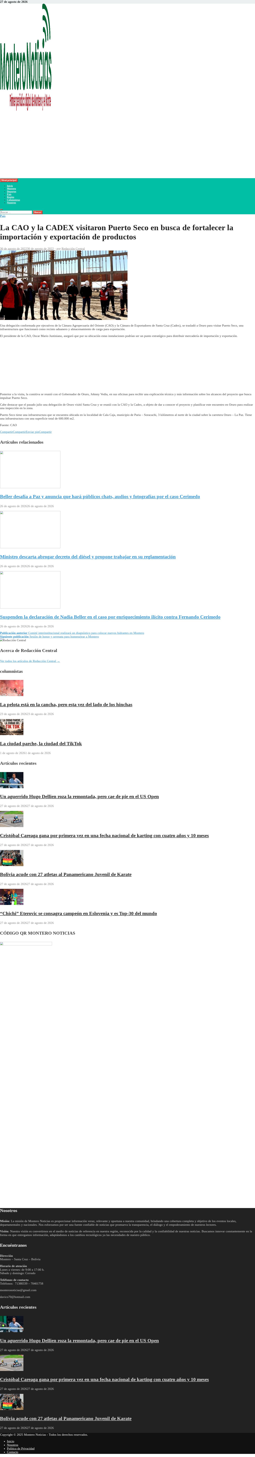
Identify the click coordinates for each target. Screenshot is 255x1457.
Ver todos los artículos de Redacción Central (30, 661)
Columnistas (13, 200)
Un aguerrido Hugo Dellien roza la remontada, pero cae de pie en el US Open (79, 796)
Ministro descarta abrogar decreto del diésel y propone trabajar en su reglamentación (88, 556)
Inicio (10, 186)
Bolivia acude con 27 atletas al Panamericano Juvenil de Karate (65, 874)
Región (10, 197)
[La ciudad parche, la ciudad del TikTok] (11, 734)
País (9, 194)
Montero (11, 188)
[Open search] (1, 209)
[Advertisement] (104, 154)
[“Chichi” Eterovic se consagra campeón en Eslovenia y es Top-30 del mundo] (11, 904)
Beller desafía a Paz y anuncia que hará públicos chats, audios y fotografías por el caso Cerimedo (100, 496)
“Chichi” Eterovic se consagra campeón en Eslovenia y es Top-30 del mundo (78, 913)
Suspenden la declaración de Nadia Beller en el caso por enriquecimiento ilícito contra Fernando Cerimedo (110, 617)
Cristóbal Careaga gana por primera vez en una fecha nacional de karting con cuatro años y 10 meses (104, 835)
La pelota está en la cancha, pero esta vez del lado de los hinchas (66, 704)
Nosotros (11, 202)
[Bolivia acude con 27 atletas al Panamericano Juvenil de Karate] (11, 865)
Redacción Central (73, 248)
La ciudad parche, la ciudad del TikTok (41, 743)
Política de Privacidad (21, 1448)
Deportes (11, 191)
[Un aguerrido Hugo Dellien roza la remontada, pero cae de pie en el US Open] (11, 787)
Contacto (12, 1452)
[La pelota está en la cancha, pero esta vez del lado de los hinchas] (11, 695)
